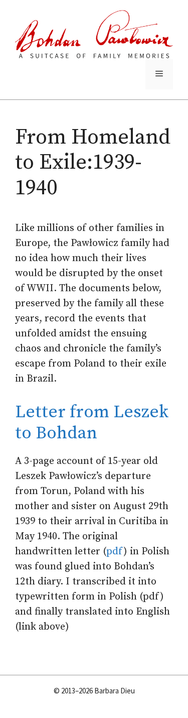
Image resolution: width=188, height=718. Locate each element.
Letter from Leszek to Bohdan (91, 422)
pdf (114, 551)
